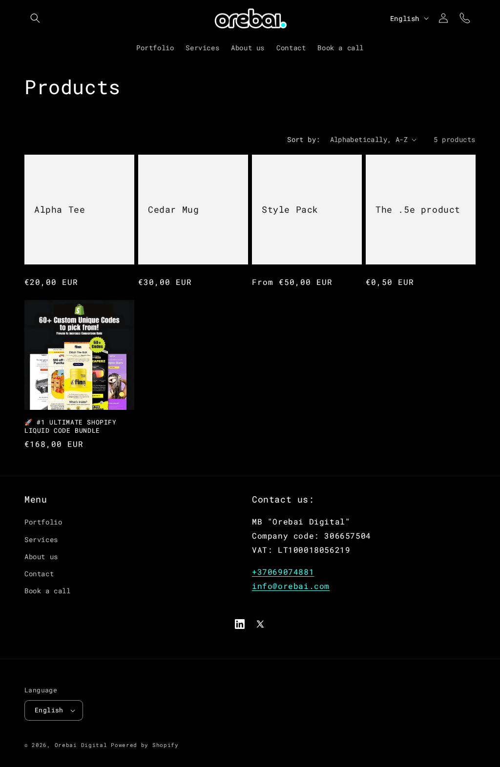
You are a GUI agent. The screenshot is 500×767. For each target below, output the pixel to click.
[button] (35, 18)
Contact (39, 573)
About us (41, 556)
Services (41, 539)
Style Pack (290, 209)
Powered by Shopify (145, 744)
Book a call (47, 590)
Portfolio (43, 521)
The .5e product (417, 209)
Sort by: (303, 139)
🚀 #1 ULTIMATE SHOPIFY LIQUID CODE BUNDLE (70, 426)
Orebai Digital (81, 744)
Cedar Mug (173, 209)
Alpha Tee (59, 209)
